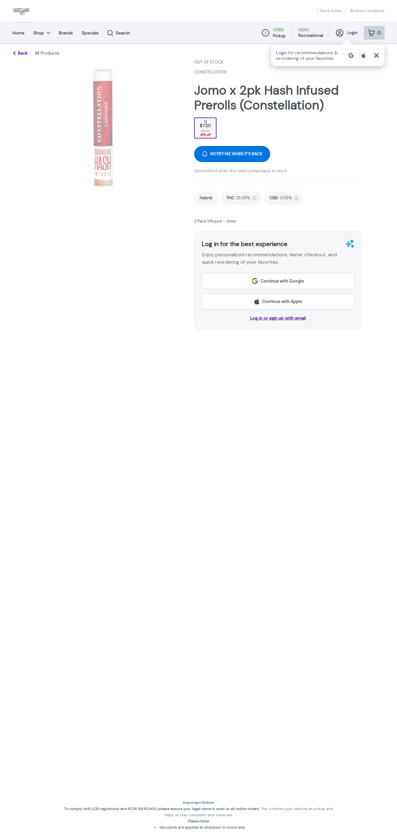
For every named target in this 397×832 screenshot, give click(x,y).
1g (205, 128)
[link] (206, 198)
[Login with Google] (351, 55)
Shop (38, 33)
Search (123, 33)
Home (18, 33)
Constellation (210, 72)
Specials (90, 33)
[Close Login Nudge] (376, 55)
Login (352, 32)
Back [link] (23, 53)
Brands (66, 33)
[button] (328, 55)
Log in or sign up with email (278, 318)
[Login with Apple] (363, 55)
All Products (47, 53)
